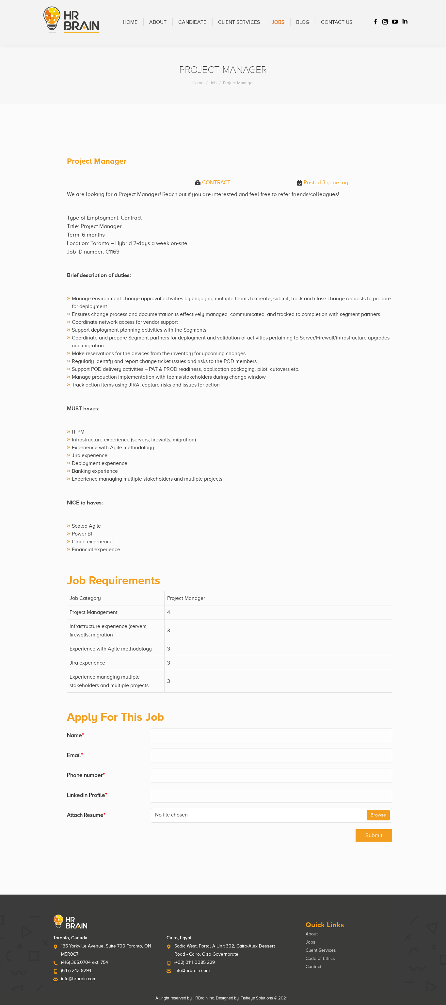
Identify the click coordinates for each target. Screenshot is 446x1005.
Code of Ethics (320, 958)
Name (75, 735)
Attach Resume (86, 815)
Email (75, 755)
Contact (313, 966)
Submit (373, 835)
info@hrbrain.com (78, 978)
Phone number (86, 775)
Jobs (310, 942)
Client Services (321, 950)
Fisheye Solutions (257, 998)
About (312, 933)
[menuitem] (130, 22)
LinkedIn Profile (87, 795)
